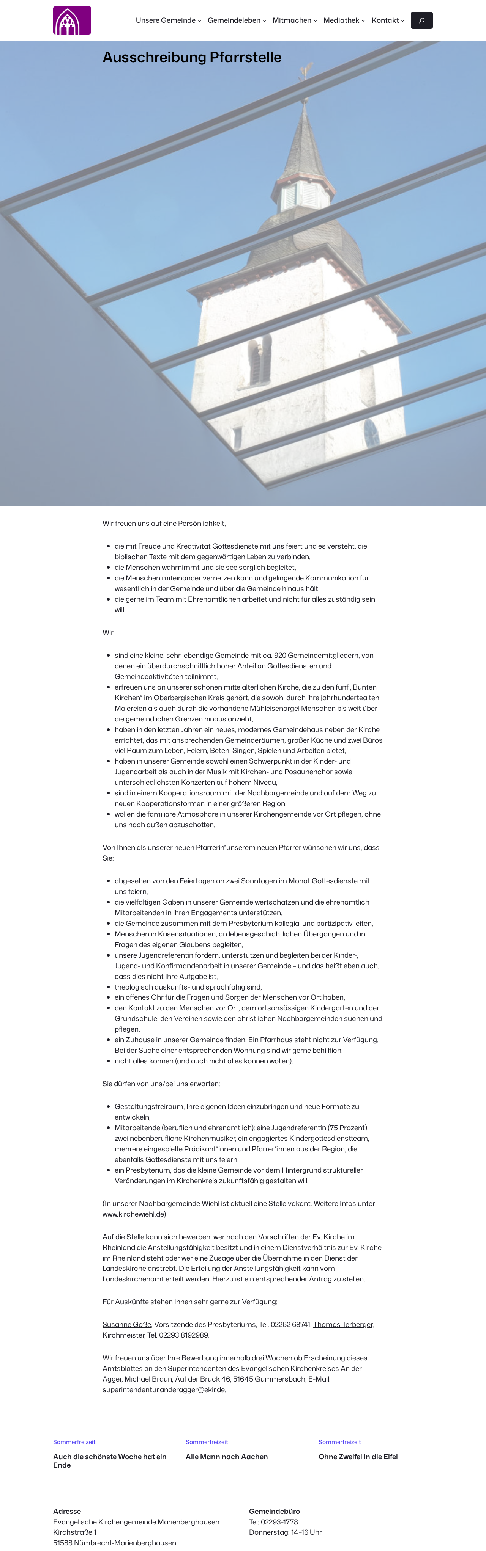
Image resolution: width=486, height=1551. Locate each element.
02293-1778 (279, 1522)
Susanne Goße (127, 1324)
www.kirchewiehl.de (133, 1214)
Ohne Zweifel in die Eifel (358, 1456)
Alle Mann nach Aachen (227, 1456)
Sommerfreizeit (74, 1442)
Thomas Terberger (342, 1324)
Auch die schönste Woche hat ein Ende (110, 1460)
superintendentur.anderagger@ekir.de (164, 1389)
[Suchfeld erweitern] (422, 20)
